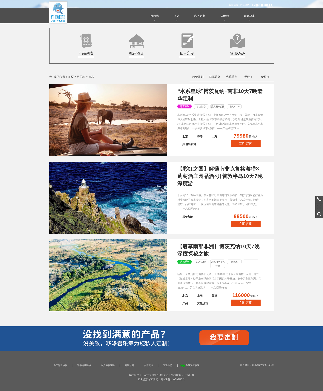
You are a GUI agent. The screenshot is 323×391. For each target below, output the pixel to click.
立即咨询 (245, 143)
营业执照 (167, 365)
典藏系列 (231, 76)
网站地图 (129, 365)
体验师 (224, 15)
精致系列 (198, 76)
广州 (185, 303)
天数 (247, 76)
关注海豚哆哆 (192, 365)
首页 (71, 76)
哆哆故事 (249, 15)
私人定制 (199, 15)
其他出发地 (189, 144)
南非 (91, 76)
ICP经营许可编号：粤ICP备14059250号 (161, 379)
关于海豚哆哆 (60, 365)
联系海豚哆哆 (84, 365)
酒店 (176, 15)
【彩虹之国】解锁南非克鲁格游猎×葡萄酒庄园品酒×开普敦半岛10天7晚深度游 (220, 176)
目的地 (81, 76)
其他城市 (188, 216)
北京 (185, 136)
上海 (214, 136)
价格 (264, 76)
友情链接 (148, 365)
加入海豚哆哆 (108, 365)
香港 (200, 136)
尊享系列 (214, 76)
